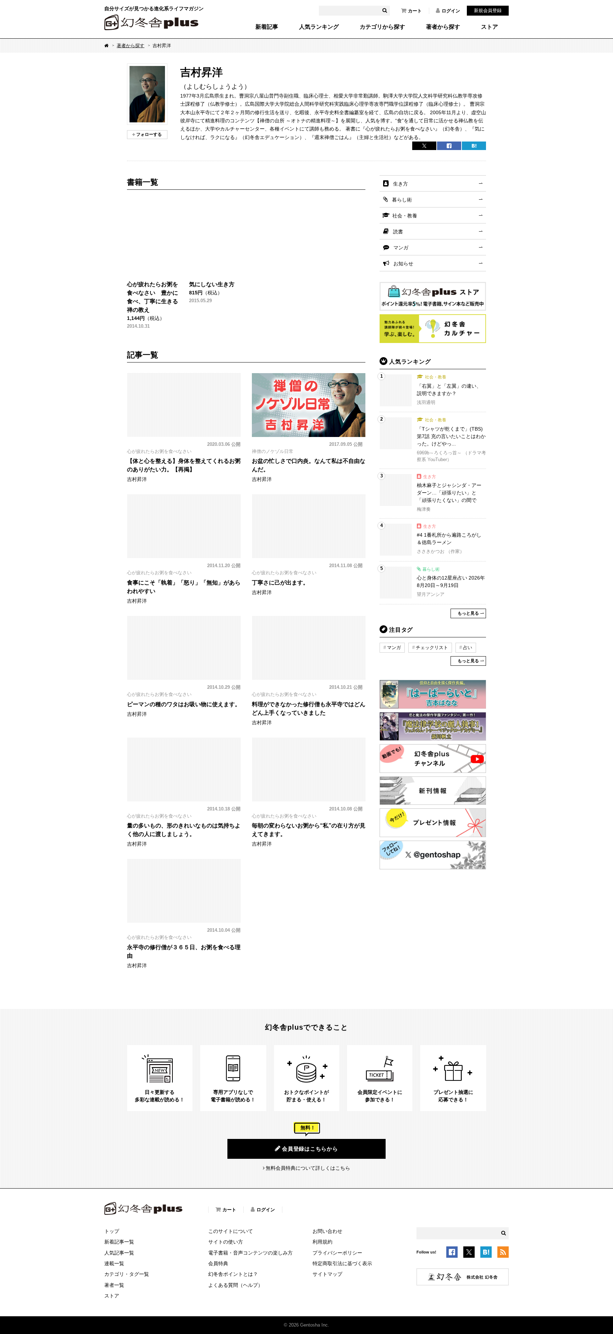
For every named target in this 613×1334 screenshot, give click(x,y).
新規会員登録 (488, 10)
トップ (111, 1231)
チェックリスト (432, 647)
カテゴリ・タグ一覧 (126, 1274)
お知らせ (403, 263)
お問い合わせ (327, 1231)
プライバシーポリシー (337, 1253)
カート (415, 10)
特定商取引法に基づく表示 (342, 1263)
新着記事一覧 (119, 1242)
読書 (398, 231)
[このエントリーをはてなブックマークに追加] (486, 1253)
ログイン (451, 10)
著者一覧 (114, 1285)
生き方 (400, 184)
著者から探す (443, 27)
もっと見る (468, 613)
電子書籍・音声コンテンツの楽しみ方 (250, 1253)
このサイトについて (230, 1231)
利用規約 (322, 1242)
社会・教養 (404, 215)
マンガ (400, 247)
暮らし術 (402, 200)
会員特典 (218, 1263)
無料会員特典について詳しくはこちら (308, 1168)
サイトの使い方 (225, 1242)
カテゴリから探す (382, 27)
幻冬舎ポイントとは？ (233, 1274)
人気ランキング (319, 27)
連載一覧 (114, 1263)
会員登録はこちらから (310, 1149)
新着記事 (266, 27)
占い (467, 647)
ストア (489, 27)
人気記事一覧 (119, 1253)
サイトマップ (327, 1274)
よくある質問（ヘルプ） (235, 1285)
